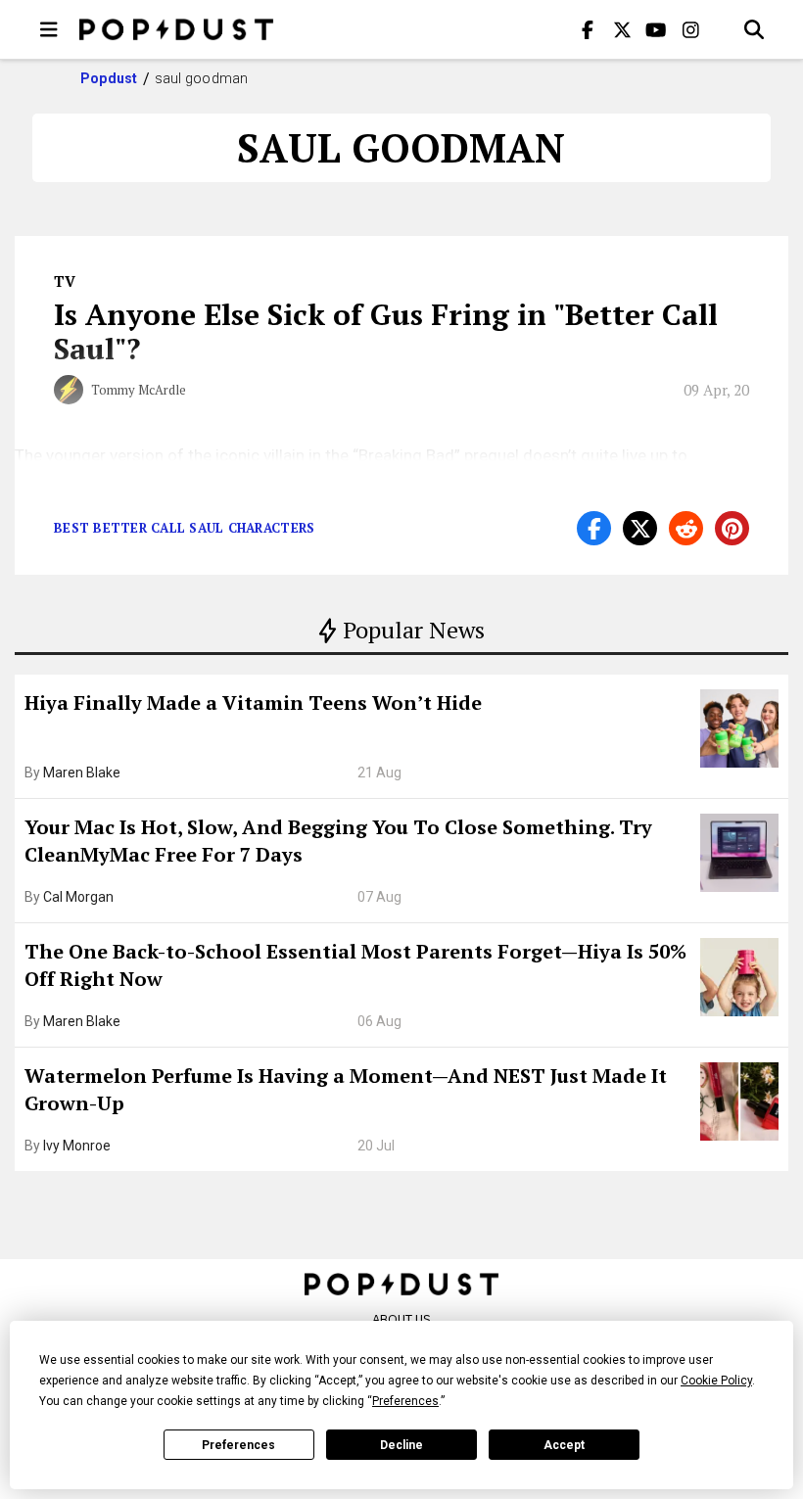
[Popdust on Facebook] (587, 29)
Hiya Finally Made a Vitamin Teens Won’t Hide (253, 702)
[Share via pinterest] (732, 528)
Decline (401, 1445)
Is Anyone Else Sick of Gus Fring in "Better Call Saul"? (386, 331)
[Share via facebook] (594, 528)
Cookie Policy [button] (716, 1380)
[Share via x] (640, 528)
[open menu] (49, 29)
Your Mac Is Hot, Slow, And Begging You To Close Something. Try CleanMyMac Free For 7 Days (338, 840)
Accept (564, 1445)
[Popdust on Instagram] (690, 29)
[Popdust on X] (622, 29)
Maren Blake (81, 772)
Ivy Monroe (77, 1145)
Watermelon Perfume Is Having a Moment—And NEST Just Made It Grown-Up (345, 1089)
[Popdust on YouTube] (656, 29)
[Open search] (754, 29)
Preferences (238, 1445)
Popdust (109, 78)
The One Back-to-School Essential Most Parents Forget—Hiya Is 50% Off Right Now (355, 965)
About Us (401, 1319)
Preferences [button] (405, 1401)
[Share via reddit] (686, 528)
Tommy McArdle (138, 389)
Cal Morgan (78, 897)
